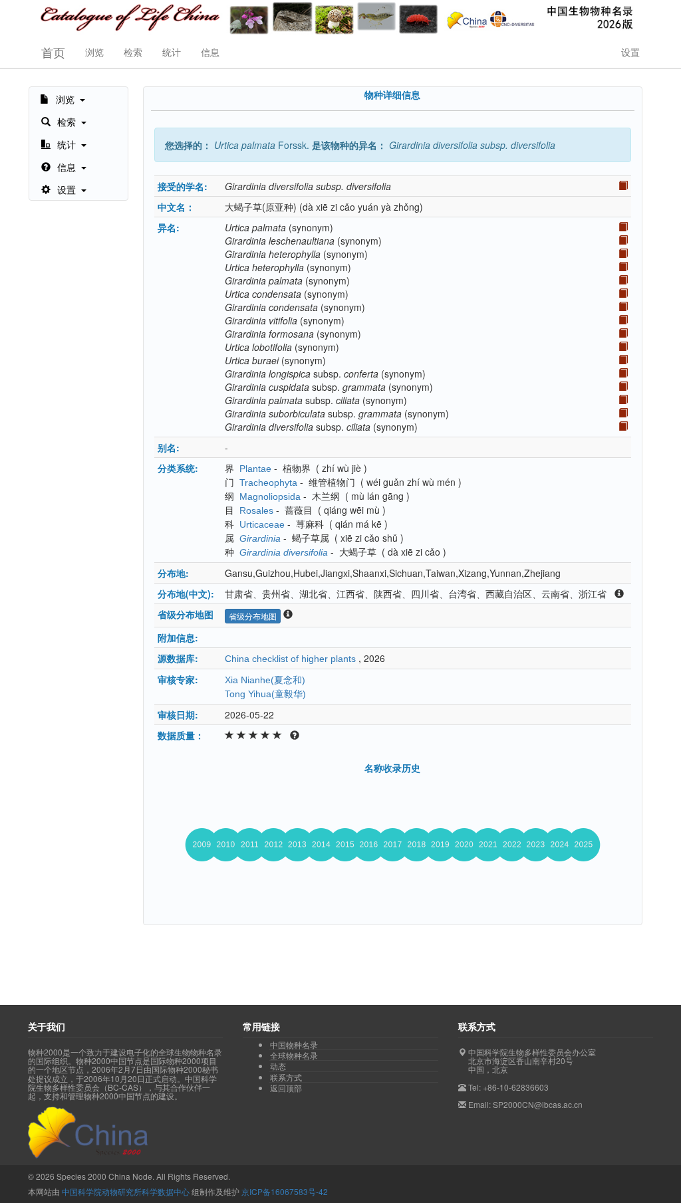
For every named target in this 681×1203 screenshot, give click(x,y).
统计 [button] (171, 51)
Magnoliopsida (270, 496)
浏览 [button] (94, 51)
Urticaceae (262, 524)
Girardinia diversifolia (283, 552)
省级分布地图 (253, 615)
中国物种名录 (294, 1044)
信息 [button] (210, 51)
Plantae (255, 468)
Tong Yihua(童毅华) (265, 694)
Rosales (256, 510)
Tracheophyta (268, 482)
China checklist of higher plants (290, 658)
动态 (278, 1066)
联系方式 (286, 1077)
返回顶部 (286, 1088)
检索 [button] (133, 51)
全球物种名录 (294, 1055)
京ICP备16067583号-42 (284, 1191)
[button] (62, 98)
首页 (53, 51)
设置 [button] (630, 51)
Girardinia (260, 538)
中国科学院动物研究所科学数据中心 (126, 1191)
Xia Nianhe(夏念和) (265, 680)
